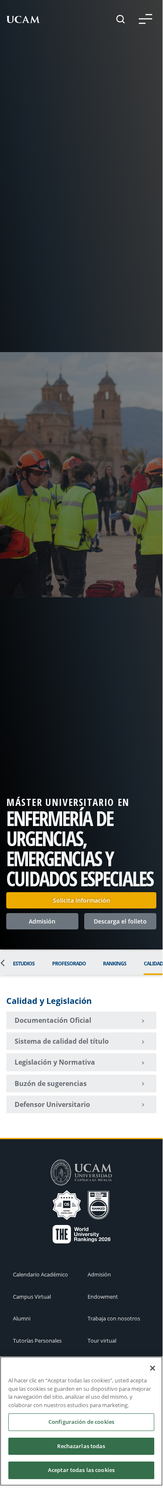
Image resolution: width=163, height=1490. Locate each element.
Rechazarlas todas (81, 1446)
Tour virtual (102, 1340)
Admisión (42, 921)
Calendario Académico (40, 1274)
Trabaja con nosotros (114, 1318)
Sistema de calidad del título (62, 1041)
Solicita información (81, 900)
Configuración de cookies (81, 1422)
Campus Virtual (32, 1296)
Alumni (21, 1318)
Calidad (153, 963)
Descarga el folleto (120, 921)
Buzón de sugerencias (51, 1083)
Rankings (114, 963)
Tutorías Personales (37, 1340)
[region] (81, 1421)
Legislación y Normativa (55, 1062)
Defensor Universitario (52, 1104)
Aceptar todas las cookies (81, 1470)
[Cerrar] (152, 1368)
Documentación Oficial (53, 1020)
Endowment (103, 1296)
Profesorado (69, 963)
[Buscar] (120, 19)
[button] (145, 19)
